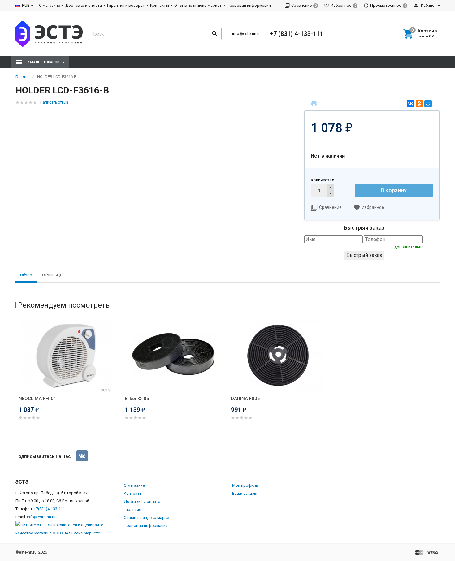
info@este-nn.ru (246, 33)
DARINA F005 (245, 398)
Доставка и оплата (83, 5)
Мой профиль (245, 485)
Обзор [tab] (26, 275)
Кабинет (428, 5)
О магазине (49, 5)
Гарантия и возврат (126, 5)
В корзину (394, 190)
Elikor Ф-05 (137, 398)
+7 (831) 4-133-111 (296, 33)
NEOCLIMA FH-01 (37, 398)
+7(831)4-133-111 (49, 509)
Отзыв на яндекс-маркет (198, 5)
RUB (26, 5)
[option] (68, 377)
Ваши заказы (244, 493)
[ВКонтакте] (410, 103)
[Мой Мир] (428, 103)
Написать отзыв (54, 102)
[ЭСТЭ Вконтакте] (82, 455)
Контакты (159, 5)
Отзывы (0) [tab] (53, 275)
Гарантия (132, 509)
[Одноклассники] (419, 103)
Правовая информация (249, 5)
